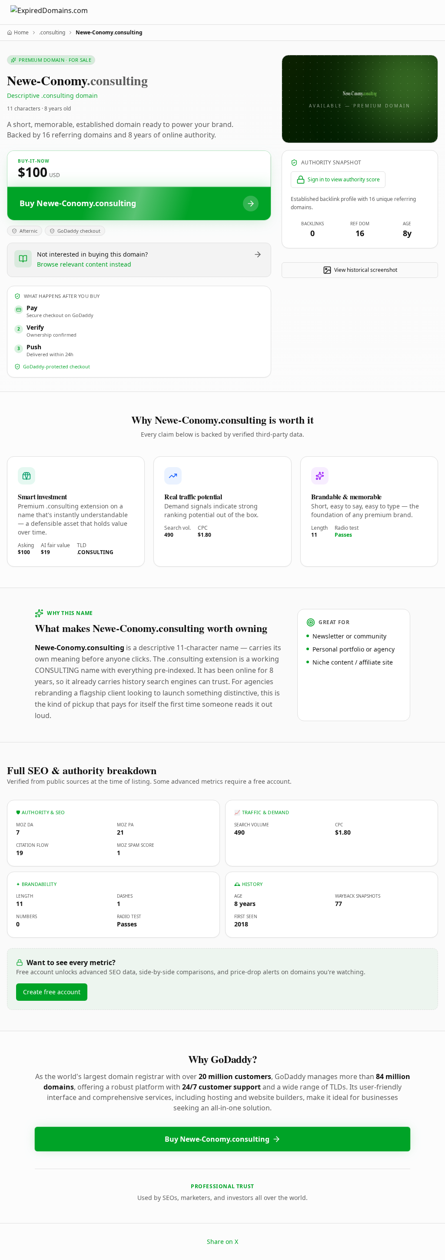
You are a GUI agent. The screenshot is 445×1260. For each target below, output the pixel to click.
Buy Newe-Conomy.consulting (217, 1139)
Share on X (222, 1241)
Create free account (51, 992)
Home (21, 32)
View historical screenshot (365, 270)
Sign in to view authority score (344, 179)
